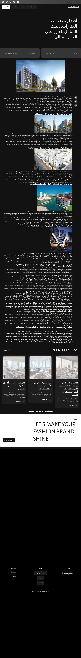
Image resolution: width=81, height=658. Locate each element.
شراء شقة (64, 329)
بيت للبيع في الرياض (62, 266)
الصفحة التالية (31, 411)
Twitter (14, 576)
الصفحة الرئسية (31, 6)
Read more (72, 405)
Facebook (13, 572)
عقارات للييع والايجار (10, 53)
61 (37, 411)
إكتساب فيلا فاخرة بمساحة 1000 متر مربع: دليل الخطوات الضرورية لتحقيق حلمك (67, 389)
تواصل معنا (6, 6)
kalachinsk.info (73, 7)
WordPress (46, 591)
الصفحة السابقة (49, 411)
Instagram (13, 574)
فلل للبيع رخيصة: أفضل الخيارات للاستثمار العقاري (14, 386)
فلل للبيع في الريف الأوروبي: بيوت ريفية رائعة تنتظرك (42, 386)
